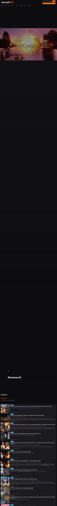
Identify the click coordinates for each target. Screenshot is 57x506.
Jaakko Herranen (17, 412)
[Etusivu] (9, 2)
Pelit (8, 5)
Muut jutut (29, 5)
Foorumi (5, 5)
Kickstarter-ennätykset (18, 418)
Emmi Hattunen (17, 457)
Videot (25, 5)
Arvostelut (12, 5)
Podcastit (21, 5)
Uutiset (17, 5)
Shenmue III (4, 400)
